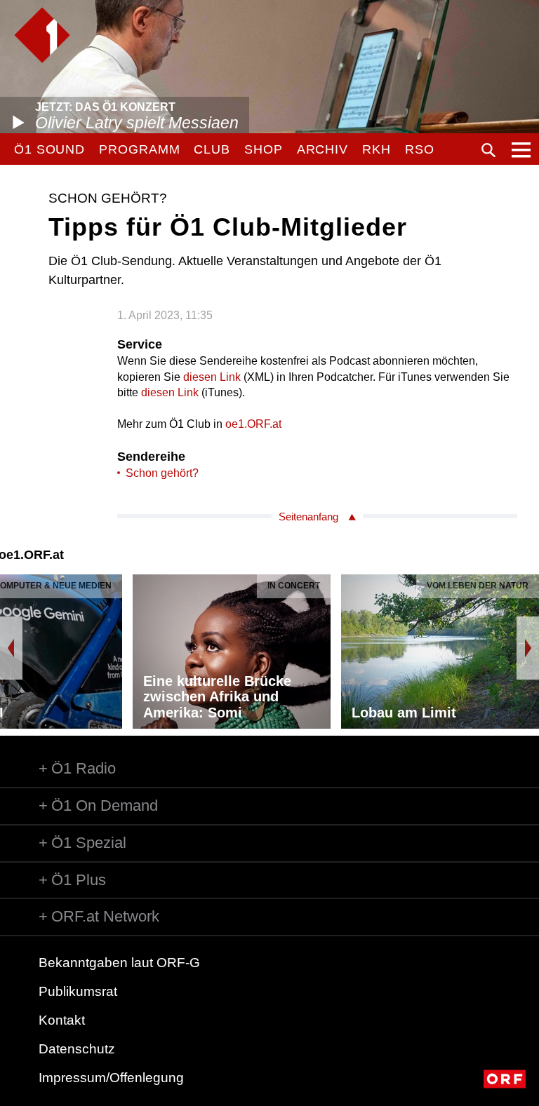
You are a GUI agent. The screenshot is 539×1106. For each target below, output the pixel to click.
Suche (488, 150)
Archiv (322, 149)
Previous (11, 648)
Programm (139, 149)
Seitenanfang (308, 516)
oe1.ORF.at (253, 424)
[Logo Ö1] (42, 35)
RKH (376, 149)
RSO (419, 149)
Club (212, 149)
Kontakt (62, 1020)
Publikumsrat (78, 991)
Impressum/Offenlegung (111, 1077)
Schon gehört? (162, 473)
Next (528, 648)
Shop (263, 149)
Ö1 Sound (49, 149)
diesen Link (212, 377)
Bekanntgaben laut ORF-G (119, 962)
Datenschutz (77, 1048)
